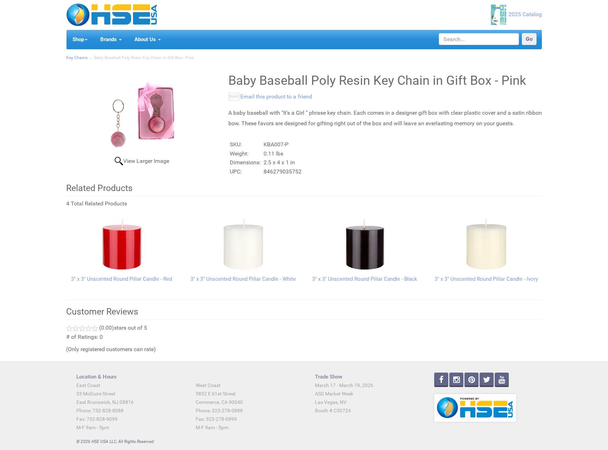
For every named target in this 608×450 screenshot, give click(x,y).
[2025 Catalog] (499, 14)
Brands (109, 39)
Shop (78, 39)
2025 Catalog (525, 14)
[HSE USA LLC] (111, 14)
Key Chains (77, 57)
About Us (145, 39)
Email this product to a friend (276, 96)
